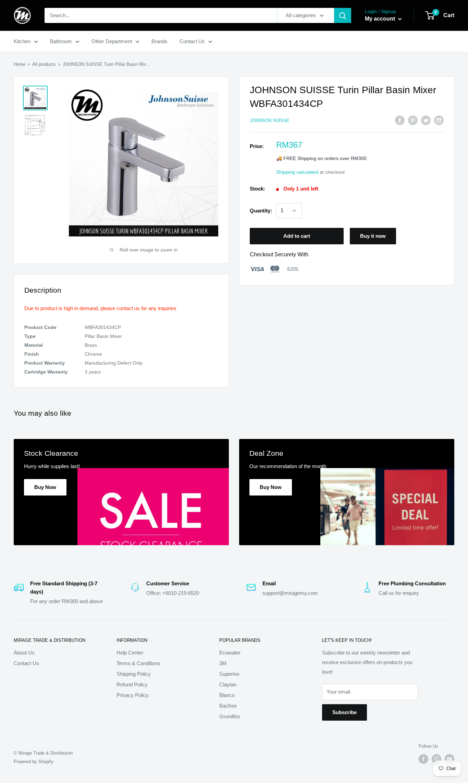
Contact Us (192, 41)
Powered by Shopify (33, 761)
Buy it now (373, 236)
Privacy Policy (132, 695)
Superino (229, 674)
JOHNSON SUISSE (270, 120)
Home (19, 64)
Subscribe (344, 712)
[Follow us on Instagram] (436, 759)
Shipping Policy (133, 674)
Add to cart (296, 236)
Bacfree (228, 706)
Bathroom (61, 41)
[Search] (342, 15)
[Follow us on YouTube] (449, 759)
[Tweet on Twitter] (426, 120)
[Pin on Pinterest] (413, 120)
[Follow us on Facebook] (423, 759)
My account (380, 19)
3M (222, 663)
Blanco (227, 695)
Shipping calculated (297, 172)
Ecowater (230, 653)
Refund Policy (132, 684)
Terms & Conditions (138, 663)
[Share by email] (439, 120)
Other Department (111, 41)
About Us (24, 653)
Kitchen (22, 41)
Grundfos (229, 716)
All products (44, 64)
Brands (159, 41)
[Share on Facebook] (400, 120)
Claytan (227, 684)
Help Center (129, 653)
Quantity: (261, 210)
